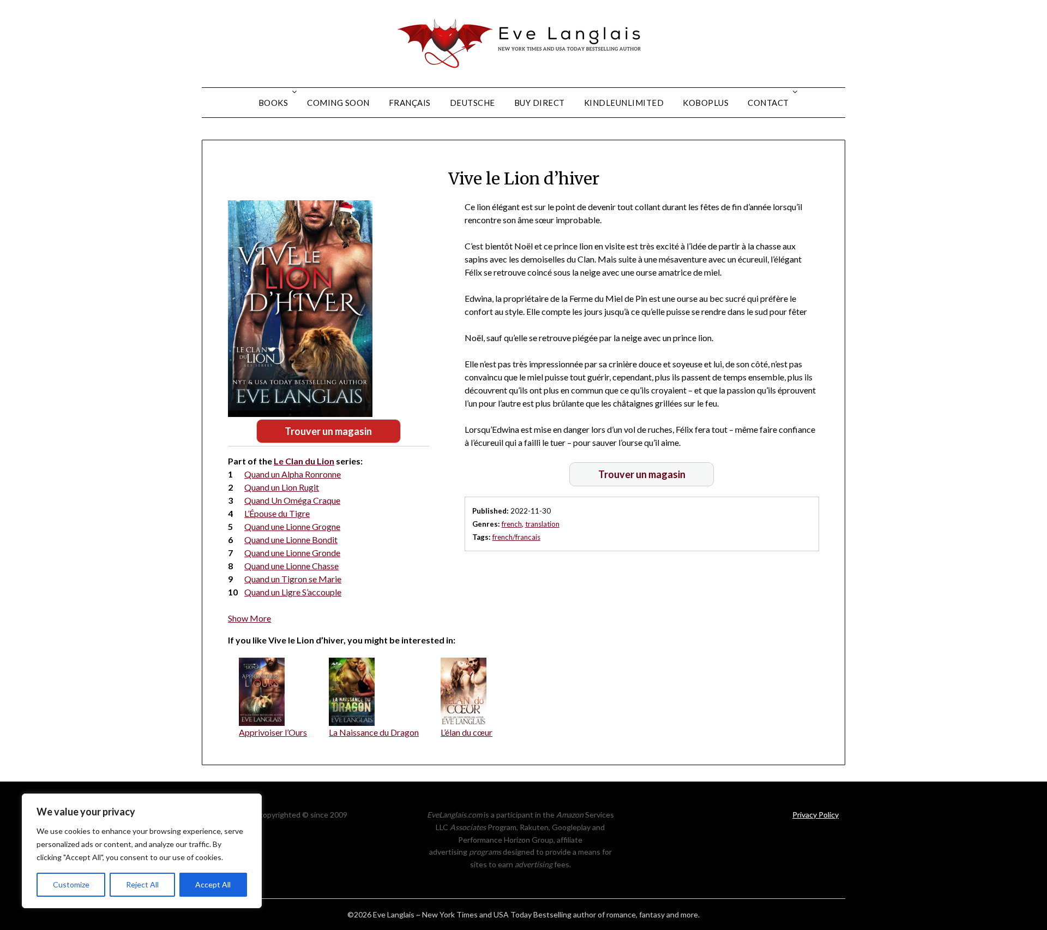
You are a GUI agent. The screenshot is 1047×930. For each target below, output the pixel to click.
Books (273, 103)
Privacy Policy (815, 814)
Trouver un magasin (328, 431)
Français (410, 103)
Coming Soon (338, 103)
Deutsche (472, 103)
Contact (768, 103)
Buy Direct (539, 103)
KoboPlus (706, 103)
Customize (71, 884)
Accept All (213, 884)
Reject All (142, 884)
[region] (142, 851)
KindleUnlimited (624, 103)
